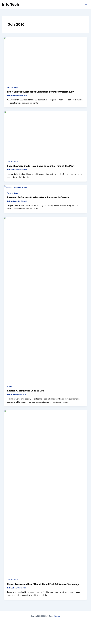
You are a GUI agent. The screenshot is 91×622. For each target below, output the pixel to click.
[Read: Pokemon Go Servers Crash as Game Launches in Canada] (15, 187)
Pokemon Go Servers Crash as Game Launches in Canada (38, 197)
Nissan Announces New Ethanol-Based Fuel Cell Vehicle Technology (43, 584)
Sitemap (57, 616)
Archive (9, 386)
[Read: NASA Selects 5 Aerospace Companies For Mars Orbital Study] (45, 59)
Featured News (12, 87)
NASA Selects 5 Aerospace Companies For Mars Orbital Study (40, 91)
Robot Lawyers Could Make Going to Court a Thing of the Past (40, 166)
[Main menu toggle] (86, 4)
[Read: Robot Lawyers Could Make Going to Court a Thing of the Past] (45, 134)
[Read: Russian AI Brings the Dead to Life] (45, 299)
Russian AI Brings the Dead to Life (25, 390)
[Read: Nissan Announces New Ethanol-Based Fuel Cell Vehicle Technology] (45, 492)
